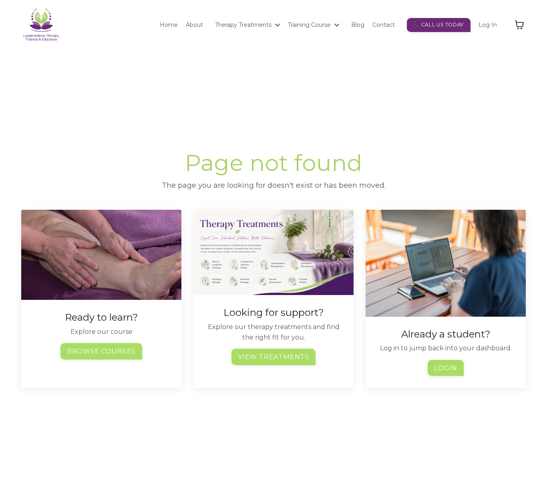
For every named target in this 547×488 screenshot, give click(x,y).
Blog (357, 24)
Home (169, 24)
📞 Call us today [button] (438, 25)
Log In (488, 24)
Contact (383, 24)
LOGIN (445, 368)
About (194, 24)
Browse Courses (101, 351)
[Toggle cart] (519, 24)
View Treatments (273, 357)
